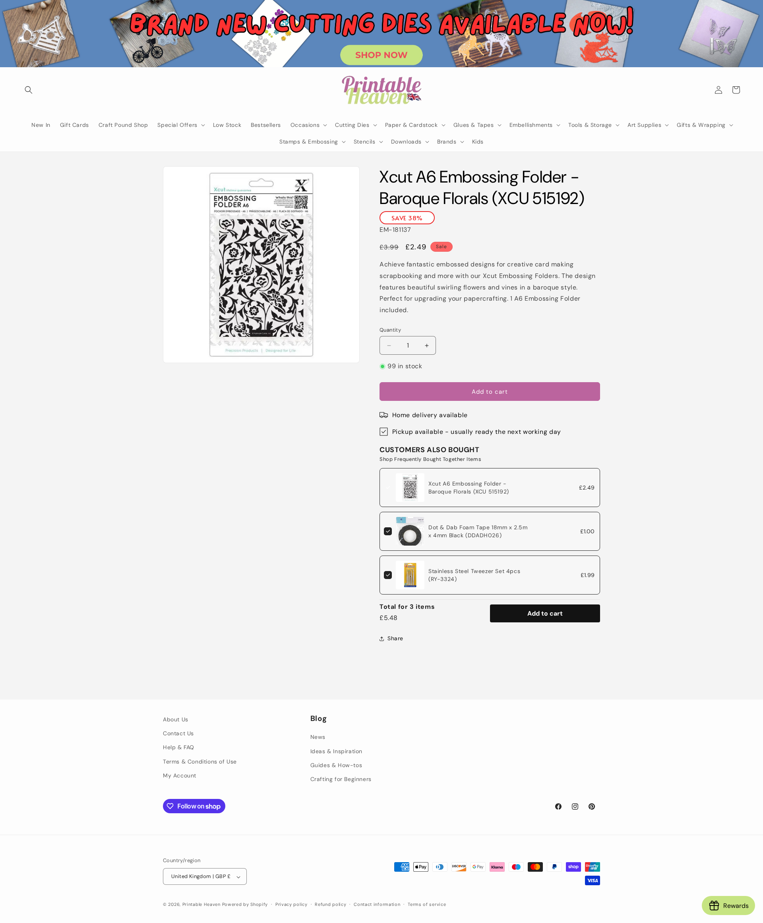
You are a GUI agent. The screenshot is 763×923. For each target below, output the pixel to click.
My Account (179, 775)
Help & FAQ (178, 747)
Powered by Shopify (245, 904)
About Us (175, 719)
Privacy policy (291, 904)
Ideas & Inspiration (336, 751)
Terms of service (427, 904)
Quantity (390, 329)
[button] (28, 90)
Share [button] (395, 638)
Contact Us (178, 733)
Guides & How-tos (336, 765)
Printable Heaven (201, 904)
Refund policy (330, 904)
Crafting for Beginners (341, 779)
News (317, 736)
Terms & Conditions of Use (200, 761)
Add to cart (545, 613)
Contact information (377, 904)
